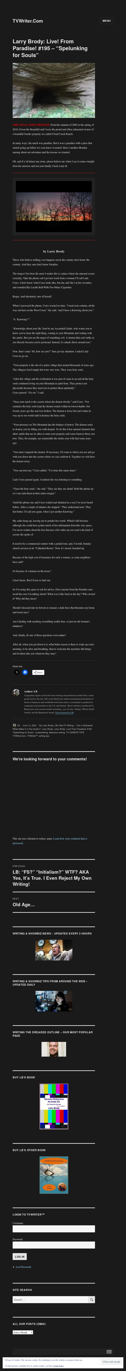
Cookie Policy (58, 1365)
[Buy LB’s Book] (54, 1106)
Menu (107, 21)
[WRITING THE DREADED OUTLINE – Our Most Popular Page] (54, 1049)
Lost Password (23, 1266)
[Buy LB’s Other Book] (54, 1175)
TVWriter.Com (28, 20)
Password (17, 1239)
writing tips (44, 735)
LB (18, 725)
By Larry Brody (46, 725)
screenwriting (41, 732)
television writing (57, 732)
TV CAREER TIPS (75, 732)
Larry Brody (47, 728)
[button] (46, 223)
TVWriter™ (32, 735)
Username (18, 1223)
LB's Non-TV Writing (64, 725)
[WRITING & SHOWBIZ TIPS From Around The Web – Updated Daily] (54, 1001)
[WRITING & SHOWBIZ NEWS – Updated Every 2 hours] (54, 950)
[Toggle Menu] (109, 1351)
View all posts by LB (64, 712)
